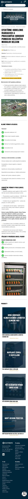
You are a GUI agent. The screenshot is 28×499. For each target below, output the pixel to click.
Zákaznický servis (19, 464)
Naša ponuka (5, 467)
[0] (24, 2)
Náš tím (17, 465)
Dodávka (4, 469)
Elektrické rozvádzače (20, 445)
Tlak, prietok (18, 455)
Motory (16, 450)
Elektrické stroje (18, 447)
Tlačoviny (4, 485)
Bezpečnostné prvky (19, 448)
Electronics (17, 457)
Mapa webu (17, 458)
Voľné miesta (5, 492)
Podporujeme (5, 487)
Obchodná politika (6, 470)
